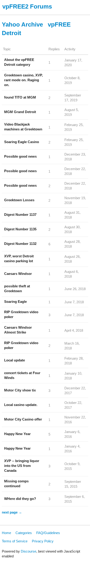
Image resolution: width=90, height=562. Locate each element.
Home (6, 533)
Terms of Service (14, 541)
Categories (23, 533)
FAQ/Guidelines (48, 533)
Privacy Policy (43, 541)
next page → (12, 512)
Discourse (28, 551)
